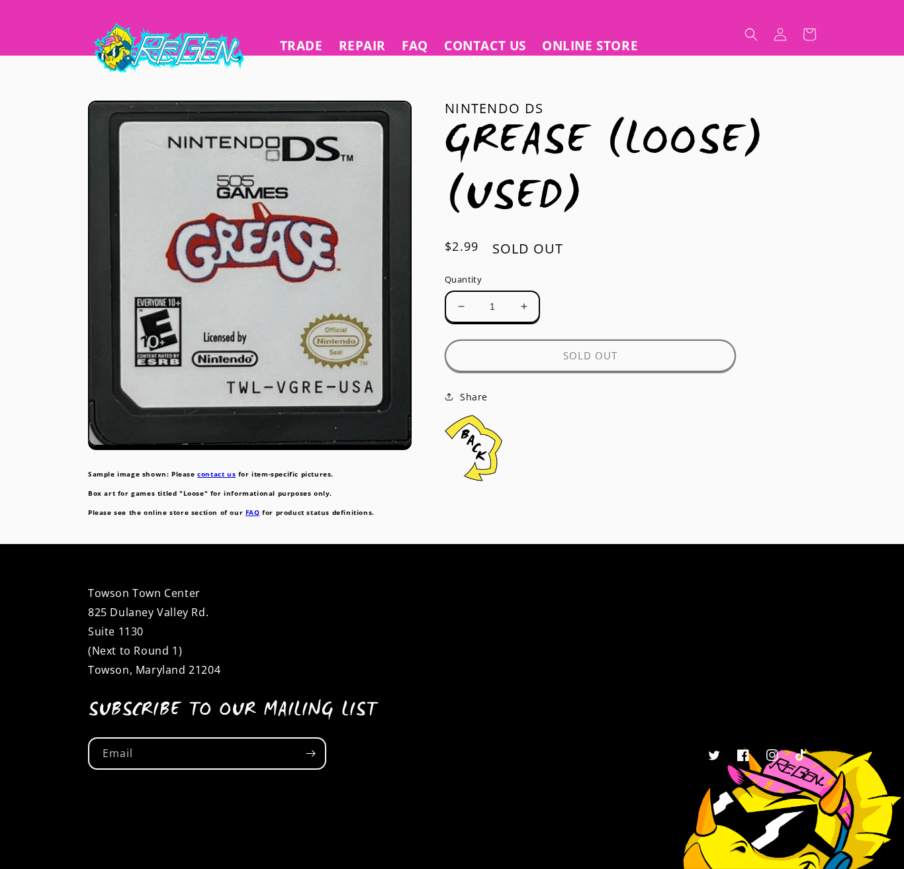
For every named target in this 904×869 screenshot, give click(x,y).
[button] (751, 34)
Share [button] (474, 396)
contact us (216, 474)
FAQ (253, 512)
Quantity (463, 279)
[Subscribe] (310, 753)
